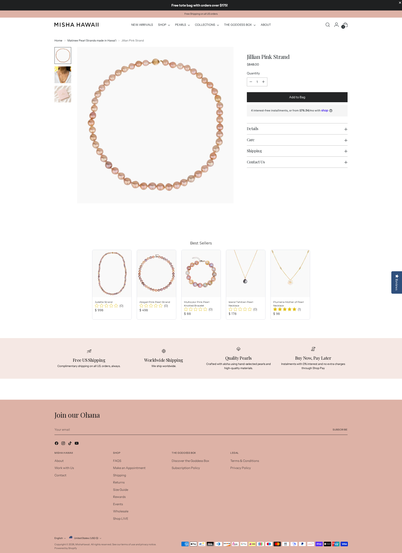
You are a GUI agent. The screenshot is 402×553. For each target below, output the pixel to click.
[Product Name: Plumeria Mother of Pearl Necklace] (290, 285)
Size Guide (120, 490)
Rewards (119, 497)
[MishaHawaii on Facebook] (56, 444)
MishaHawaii (82, 544)
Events (118, 504)
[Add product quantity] (263, 82)
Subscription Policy (186, 468)
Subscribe (340, 429)
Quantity (253, 73)
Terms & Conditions (244, 461)
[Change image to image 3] (62, 94)
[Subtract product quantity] (251, 82)
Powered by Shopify (65, 548)
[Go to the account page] (336, 25)
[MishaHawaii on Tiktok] (70, 444)
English (58, 538)
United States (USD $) (86, 538)
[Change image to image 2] (62, 74)
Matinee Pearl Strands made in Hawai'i (91, 40)
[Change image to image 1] (62, 55)
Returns (119, 482)
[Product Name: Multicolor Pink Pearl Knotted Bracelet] (201, 285)
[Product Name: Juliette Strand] (112, 285)
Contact (60, 475)
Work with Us (64, 468)
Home (58, 40)
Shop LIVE (120, 519)
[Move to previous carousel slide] (334, 224)
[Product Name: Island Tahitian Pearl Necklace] (245, 285)
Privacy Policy (240, 468)
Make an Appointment (129, 468)
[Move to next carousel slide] (344, 224)
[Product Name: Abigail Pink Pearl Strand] (156, 285)
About (59, 461)
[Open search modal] (327, 25)
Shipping (119, 475)
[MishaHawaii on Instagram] (63, 444)
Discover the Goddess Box (190, 461)
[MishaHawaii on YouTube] (77, 444)
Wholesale (120, 511)
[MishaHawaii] (76, 25)
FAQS (117, 461)
